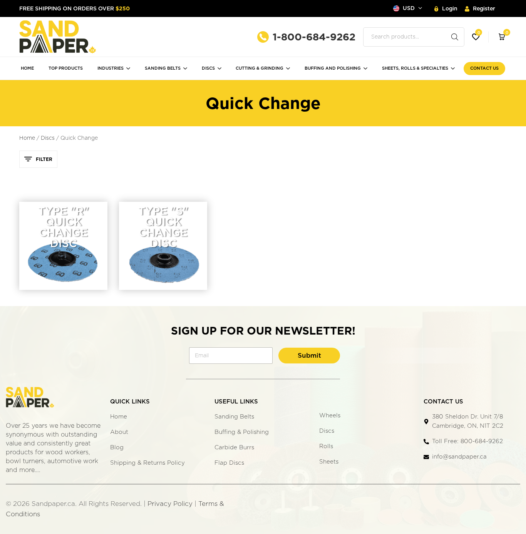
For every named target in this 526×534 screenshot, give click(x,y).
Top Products (66, 68)
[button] (476, 37)
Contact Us (484, 68)
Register (484, 8)
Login (449, 8)
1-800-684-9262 (314, 37)
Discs (208, 68)
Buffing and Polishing (333, 68)
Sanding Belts (163, 68)
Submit (309, 355)
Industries (110, 68)
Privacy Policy (170, 504)
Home (27, 68)
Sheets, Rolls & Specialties (415, 68)
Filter (44, 159)
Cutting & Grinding (259, 68)
